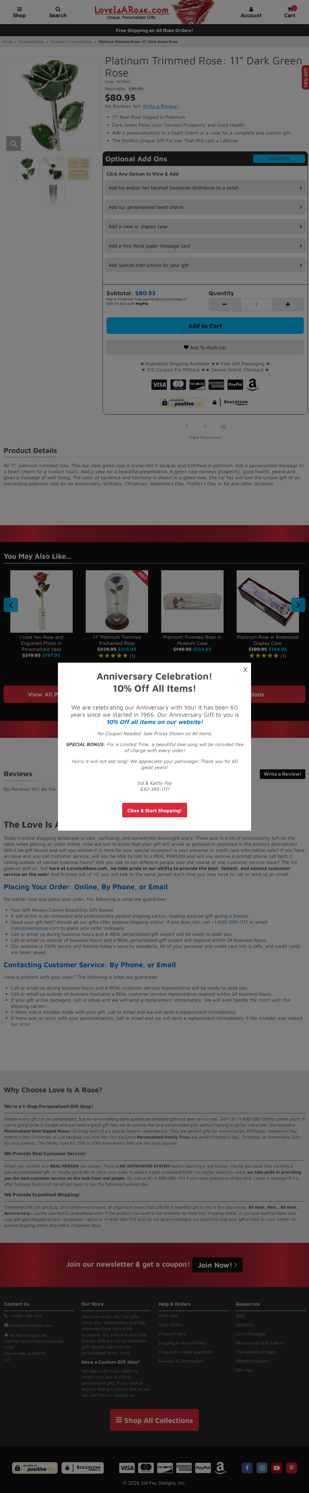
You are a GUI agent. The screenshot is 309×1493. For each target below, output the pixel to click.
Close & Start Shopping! (154, 810)
